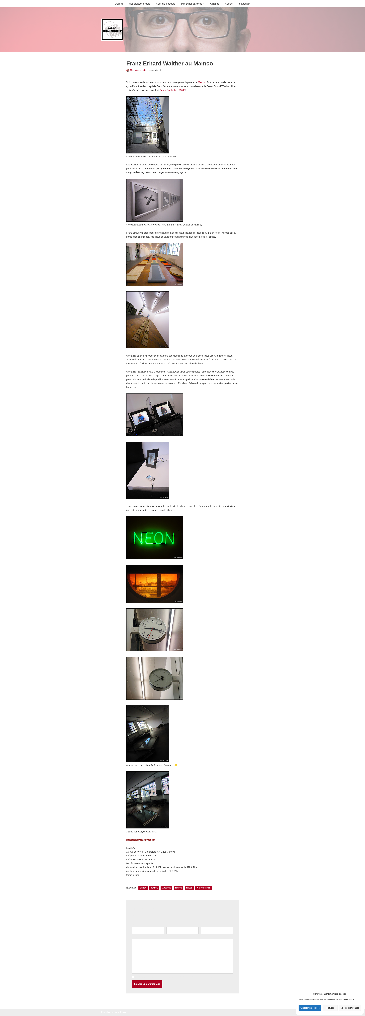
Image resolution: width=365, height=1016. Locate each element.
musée (189, 888)
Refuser (330, 1008)
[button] (203, 3)
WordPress (120, 1012)
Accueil (119, 4)
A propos (214, 4)
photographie (203, 888)
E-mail (170, 924)
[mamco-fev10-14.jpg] (147, 827)
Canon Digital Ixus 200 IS (172, 90)
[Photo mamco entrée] (147, 152)
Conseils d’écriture (165, 4)
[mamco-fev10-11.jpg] (154, 435)
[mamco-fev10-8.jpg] (154, 699)
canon (143, 888)
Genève (154, 888)
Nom (135, 924)
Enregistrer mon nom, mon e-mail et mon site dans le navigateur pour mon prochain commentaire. (183, 977)
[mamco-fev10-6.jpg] (154, 650)
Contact (229, 4)
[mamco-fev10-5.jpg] (154, 285)
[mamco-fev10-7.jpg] (147, 347)
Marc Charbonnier (138, 70)
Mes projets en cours (139, 4)
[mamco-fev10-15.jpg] (154, 602)
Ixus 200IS (166, 888)
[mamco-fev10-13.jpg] (147, 498)
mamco (178, 888)
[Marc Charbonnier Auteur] (112, 30)
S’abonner (244, 4)
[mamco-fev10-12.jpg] (154, 558)
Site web (205, 924)
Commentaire (139, 937)
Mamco (201, 82)
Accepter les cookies (310, 1008)
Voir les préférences (350, 1008)
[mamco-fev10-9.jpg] (154, 221)
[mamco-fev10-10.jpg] (147, 761)
